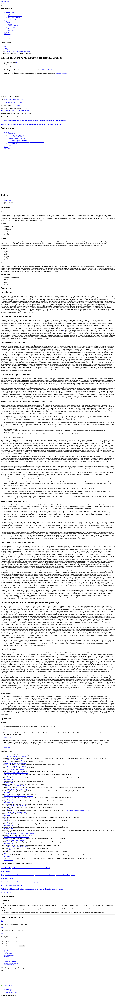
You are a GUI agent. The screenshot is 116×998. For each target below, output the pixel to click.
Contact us (7, 956)
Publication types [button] (9, 12)
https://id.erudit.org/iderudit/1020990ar (15, 99)
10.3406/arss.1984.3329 (11, 760)
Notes (6, 147)
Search (3, 37)
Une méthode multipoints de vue (17, 135)
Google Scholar (21, 756)
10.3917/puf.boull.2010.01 (12, 786)
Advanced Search (9, 30)
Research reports (12, 19)
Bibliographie (8, 148)
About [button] (6, 22)
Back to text (7, 730)
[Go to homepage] (5, 1)
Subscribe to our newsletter (10, 944)
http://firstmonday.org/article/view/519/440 (79, 810)
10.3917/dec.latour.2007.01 (12, 837)
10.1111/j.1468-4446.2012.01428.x (14, 833)
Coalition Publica (13, 25)
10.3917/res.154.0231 (10, 756)
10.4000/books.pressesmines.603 (13, 796)
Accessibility (8, 953)
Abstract (6, 132)
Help (5, 952)
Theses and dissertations (15, 16)
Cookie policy (8, 991)
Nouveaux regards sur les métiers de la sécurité (17, 51)
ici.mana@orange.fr (61, 73)
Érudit (10, 24)
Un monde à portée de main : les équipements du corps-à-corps (26, 142)
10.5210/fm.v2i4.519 (10, 763)
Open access (11, 27)
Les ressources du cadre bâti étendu (18, 140)
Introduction (11, 133)
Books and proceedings (14, 17)
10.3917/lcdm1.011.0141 (11, 805)
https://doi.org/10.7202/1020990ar (14, 102)
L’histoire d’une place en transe (17, 138)
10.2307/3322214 (9, 769)
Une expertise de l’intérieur (15, 137)
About (10, 22)
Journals (10, 14)
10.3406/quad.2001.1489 (11, 773)
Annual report (12, 29)
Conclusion (11, 145)
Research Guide (9, 955)
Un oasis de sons (13, 143)
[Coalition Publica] (6, 985)
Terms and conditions (10, 992)
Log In (6, 21)
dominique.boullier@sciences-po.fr (50, 70)
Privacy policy (8, 989)
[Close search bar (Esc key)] (3, 3)
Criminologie (8, 50)
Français (6, 32)
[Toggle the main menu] (1, 5)
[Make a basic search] (1, 3)
